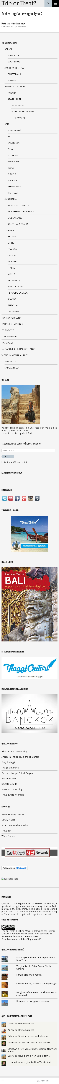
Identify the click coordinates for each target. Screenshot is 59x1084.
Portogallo (15, 286)
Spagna (12, 298)
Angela (11, 1029)
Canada (12, 92)
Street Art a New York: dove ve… (34, 1036)
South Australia (18, 223)
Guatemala (14, 74)
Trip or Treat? (19, 4)
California (17, 105)
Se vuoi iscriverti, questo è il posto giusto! (21, 443)
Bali (10, 136)
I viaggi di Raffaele (10, 767)
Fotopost (8, 330)
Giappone (13, 161)
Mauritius (14, 61)
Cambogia (13, 142)
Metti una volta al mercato (13, 23)
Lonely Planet (8, 819)
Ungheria (13, 311)
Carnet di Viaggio (12, 323)
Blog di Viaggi (8, 762)
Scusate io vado (9, 783)
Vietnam (13, 192)
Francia (12, 248)
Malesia (12, 180)
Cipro (11, 242)
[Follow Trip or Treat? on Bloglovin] (15, 867)
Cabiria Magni (24, 930)
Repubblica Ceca (17, 292)
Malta (11, 273)
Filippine (13, 155)
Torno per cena (11, 317)
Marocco (13, 55)
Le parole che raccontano (18, 348)
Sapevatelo (12, 367)
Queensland (15, 217)
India (11, 167)
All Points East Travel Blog (14, 751)
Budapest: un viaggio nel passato (32, 1001)
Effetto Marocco (26, 1023)
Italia (11, 267)
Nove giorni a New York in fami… (34, 1055)
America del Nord (15, 86)
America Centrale (15, 67)
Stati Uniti (14, 99)
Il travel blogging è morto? (29, 974)
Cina (10, 148)
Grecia (12, 255)
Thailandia (14, 186)
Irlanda (12, 261)
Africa (8, 49)
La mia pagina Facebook (12, 472)
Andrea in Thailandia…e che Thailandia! (20, 756)
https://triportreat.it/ (31, 939)
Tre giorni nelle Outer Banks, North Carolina (33, 967)
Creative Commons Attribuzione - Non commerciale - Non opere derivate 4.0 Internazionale (28, 935)
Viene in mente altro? (15, 355)
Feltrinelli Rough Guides (13, 814)
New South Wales (18, 205)
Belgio (12, 236)
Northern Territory (21, 211)
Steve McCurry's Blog (12, 789)
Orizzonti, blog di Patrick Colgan (17, 773)
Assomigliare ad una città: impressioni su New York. (36, 959)
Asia (7, 123)
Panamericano (9, 778)
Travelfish (6, 830)
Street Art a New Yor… (19, 1048)
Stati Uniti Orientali (23, 111)
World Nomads (9, 836)
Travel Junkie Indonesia (13, 794)
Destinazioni (9, 42)
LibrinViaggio (10, 336)
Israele (12, 173)
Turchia (13, 305)
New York (20, 117)
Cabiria (11, 1023)
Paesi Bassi (14, 280)
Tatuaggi (7, 342)
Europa (9, 230)
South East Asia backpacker (15, 825)
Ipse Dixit (10, 361)
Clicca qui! (8, 456)
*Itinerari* (14, 130)
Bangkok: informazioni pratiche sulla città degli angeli (36, 993)
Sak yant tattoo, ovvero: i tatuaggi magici (36, 983)
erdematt (12, 1042)
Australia (10, 198)
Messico (12, 80)
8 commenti (21, 26)
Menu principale (55, 3)
